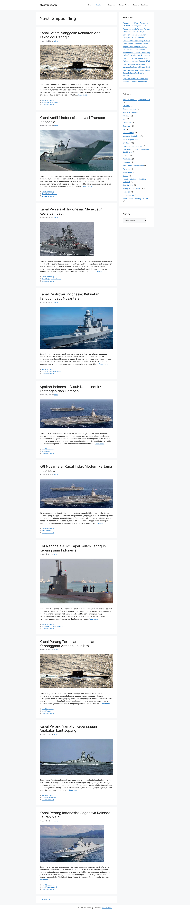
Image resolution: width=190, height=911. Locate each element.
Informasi (126, 116)
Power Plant (127, 172)
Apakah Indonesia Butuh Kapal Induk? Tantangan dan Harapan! (70, 389)
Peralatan (126, 162)
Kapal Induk (46, 451)
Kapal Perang (46, 711)
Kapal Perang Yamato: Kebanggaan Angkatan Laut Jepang (68, 728)
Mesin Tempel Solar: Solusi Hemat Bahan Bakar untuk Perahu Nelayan (136, 72)
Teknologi (126, 192)
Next (47, 899)
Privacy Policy (124, 5)
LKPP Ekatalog (128, 133)
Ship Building (128, 185)
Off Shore (126, 143)
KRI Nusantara (46, 531)
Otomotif (126, 156)
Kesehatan (127, 123)
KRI (124, 129)
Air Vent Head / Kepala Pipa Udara (136, 100)
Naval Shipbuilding (48, 100)
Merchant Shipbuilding (132, 136)
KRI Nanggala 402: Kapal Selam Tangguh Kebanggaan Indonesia (73, 548)
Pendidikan (127, 159)
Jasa (124, 119)
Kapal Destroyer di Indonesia (51, 371)
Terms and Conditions (140, 5)
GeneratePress (107, 908)
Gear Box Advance (130, 112)
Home (90, 5)
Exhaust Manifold (129, 109)
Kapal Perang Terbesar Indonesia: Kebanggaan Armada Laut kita (67, 644)
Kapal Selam (46, 626)
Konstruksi (127, 126)
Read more (82, 95)
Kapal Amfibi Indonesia (49, 194)
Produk (98, 5)
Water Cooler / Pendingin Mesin (135, 199)
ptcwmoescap (48, 4)
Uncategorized (128, 195)
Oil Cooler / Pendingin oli (132, 146)
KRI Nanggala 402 (57, 626)
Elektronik (126, 106)
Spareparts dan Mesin (131, 188)
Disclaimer (111, 5)
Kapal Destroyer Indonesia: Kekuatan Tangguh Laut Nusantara (69, 296)
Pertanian (126, 169)
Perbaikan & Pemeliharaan (133, 166)
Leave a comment (48, 104)
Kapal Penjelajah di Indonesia (51, 279)
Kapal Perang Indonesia (49, 887)
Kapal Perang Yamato (49, 797)
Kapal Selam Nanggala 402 (51, 102)
